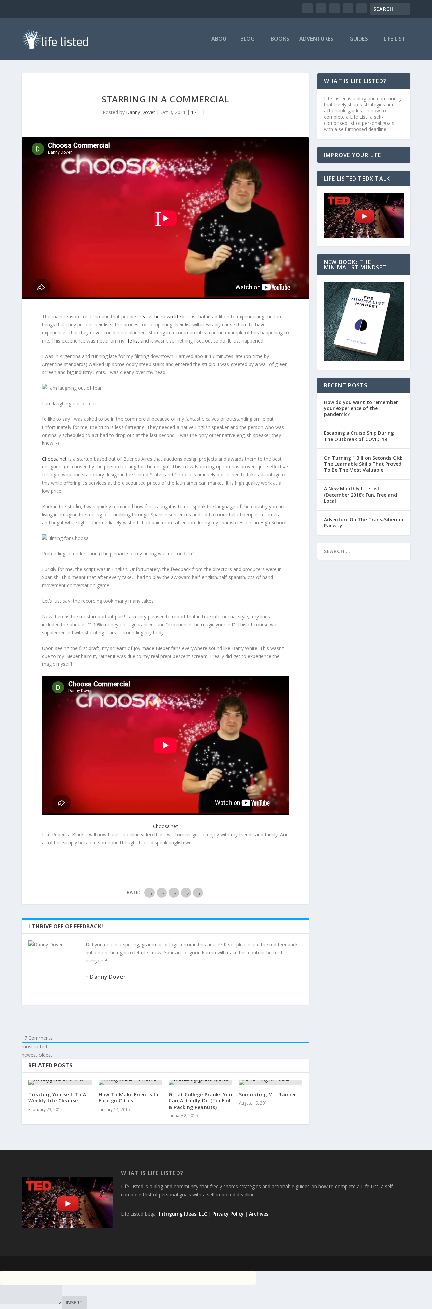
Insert (74, 1302)
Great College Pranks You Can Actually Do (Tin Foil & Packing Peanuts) (200, 1100)
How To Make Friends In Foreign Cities (128, 1097)
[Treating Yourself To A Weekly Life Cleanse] (60, 1082)
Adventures (316, 39)
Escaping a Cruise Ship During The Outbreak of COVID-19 (359, 436)
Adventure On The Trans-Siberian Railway (363, 522)
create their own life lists (164, 316)
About (220, 39)
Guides (358, 39)
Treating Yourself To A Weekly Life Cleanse (57, 1097)
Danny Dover (140, 112)
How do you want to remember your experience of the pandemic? (361, 408)
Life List (394, 39)
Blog (247, 39)
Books (280, 39)
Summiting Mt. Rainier (267, 1094)
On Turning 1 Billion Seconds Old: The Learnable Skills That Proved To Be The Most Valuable (363, 464)
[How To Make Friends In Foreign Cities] (130, 1082)
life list (132, 340)
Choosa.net (54, 459)
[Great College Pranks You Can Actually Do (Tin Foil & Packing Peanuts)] (200, 1082)
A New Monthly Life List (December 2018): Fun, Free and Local (360, 494)
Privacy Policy (228, 1213)
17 (194, 112)
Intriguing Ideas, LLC (183, 1213)
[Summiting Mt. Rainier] (270, 1082)
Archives (258, 1213)
